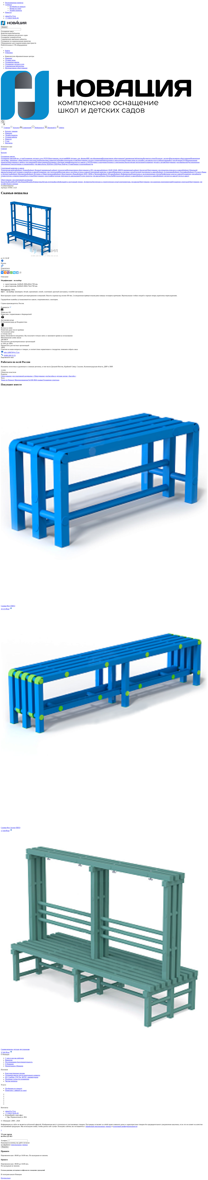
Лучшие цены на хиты (133, 160)
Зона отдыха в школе (82, 172)
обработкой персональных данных (98, 1126)
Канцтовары (164, 160)
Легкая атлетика (48, 182)
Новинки (8, 58)
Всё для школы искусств (151, 160)
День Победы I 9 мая (65, 164)
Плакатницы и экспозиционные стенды (146, 174)
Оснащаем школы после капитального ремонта (22, 1075)
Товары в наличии (79, 164)
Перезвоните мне (7, 357)
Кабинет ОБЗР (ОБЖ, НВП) (112, 170)
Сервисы (8, 5)
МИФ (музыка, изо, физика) (76, 158)
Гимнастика (37, 182)
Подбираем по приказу (13, 1088)
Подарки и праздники (99, 162)
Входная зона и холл (66, 172)
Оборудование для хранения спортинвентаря (155, 182)
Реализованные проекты (14, 3)
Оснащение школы (12, 62)
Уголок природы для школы (90, 176)
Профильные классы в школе (171, 174)
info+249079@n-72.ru (11, 352)
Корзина (9, 53)
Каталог (4, 27)
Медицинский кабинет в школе (125, 176)
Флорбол (30, 182)
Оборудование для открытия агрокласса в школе (165, 170)
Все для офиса (36, 164)
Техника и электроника (115, 162)
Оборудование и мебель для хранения (21, 162)
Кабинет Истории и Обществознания (41, 174)
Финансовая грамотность (48, 160)
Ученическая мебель (8, 170)
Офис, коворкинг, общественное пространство (22, 160)
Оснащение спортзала (180, 182)
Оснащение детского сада (14, 64)
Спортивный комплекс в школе (101, 172)
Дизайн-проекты (16, 10)
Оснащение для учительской (48, 172)
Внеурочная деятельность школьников (65, 176)
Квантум (89, 164)
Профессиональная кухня (67, 160)
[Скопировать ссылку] (20, 272)
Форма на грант (15, 8)
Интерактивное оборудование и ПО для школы (84, 170)
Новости (8, 12)
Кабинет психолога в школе (147, 176)
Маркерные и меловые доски (123, 172)
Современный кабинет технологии (54, 170)
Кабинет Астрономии (165, 172)
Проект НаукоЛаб (107, 176)
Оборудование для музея (57, 158)
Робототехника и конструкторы (113, 160)
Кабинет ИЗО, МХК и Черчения (89, 174)
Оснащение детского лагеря (154, 162)
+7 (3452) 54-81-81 (12, 18)
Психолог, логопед (162, 158)
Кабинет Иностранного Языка (66, 174)
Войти (7, 51)
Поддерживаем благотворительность (18, 1062)
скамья (40, 380)
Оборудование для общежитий (176, 162)
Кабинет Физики (34, 170)
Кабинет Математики (19, 174)
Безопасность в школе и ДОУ (80, 162)
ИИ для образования (94, 158)
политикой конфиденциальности (125, 1126)
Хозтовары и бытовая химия (58, 162)
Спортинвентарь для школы (128, 182)
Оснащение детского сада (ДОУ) (36, 158)
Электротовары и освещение (20, 164)
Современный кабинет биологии (134, 170)
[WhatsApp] (11, 272)
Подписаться (5, 1178)
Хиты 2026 (46, 164)
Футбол (18, 182)
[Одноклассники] (5, 272)
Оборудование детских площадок (89, 160)
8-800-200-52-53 (10, 355)
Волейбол (12, 182)
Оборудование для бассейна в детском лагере (51, 376)
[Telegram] (17, 272)
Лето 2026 (54, 164)
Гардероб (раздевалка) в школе (145, 172)
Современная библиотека (14, 66)
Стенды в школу (183, 176)
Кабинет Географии (180, 172)
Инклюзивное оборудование (179, 158)
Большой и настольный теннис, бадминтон (76, 182)
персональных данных (19, 1145)
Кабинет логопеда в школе (167, 176)
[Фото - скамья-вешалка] (29, 256)
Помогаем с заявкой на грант (16, 1090)
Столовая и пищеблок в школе (26, 172)
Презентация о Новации (14, 1066)
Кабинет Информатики (122, 174)
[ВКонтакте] (2, 272)
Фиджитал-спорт (149, 158)
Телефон (4, 1141)
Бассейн (57, 182)
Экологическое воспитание (134, 162)
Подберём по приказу (18, 6)
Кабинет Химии (22, 170)
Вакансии (8, 1060)
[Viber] (8, 272)
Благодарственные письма (15, 1073)
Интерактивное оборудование (16, 68)
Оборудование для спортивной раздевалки (17, 376)
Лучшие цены (10, 60)
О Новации (9, 1064)
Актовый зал (10, 172)
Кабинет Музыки (107, 174)
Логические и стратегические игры (105, 182)
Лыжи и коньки (12, 184)
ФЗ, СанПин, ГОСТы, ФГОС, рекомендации (21, 1077)
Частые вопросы (11, 1081)
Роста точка (28, 176)
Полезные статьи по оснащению (17, 1079)
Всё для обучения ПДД (177, 160)
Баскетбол (4, 182)
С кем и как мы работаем (14, 1058)
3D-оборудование (41, 162)
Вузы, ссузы (19, 158)
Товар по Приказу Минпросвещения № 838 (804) (19, 380)
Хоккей (24, 182)
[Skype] (14, 272)
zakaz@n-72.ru (10, 16)
